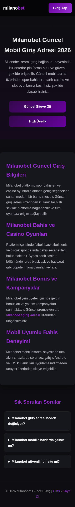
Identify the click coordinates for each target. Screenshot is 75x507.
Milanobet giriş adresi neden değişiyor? (32, 420)
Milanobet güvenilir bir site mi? (36, 461)
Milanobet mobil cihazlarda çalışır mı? (36, 442)
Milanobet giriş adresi (23, 315)
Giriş (56, 491)
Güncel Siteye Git (37, 106)
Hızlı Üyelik (37, 121)
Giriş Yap (60, 8)
